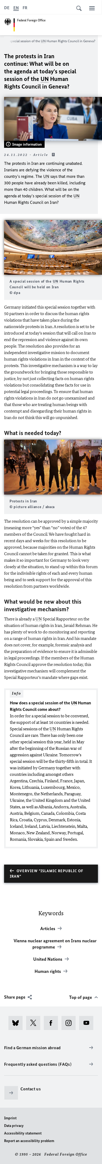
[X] (35, 1023)
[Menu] (92, 8)
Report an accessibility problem (29, 1141)
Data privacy (14, 1125)
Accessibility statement (23, 1133)
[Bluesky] (17, 1023)
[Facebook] (52, 1023)
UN (43, 41)
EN (16, 7)
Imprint (10, 1118)
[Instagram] (70, 1023)
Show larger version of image (53, 247)
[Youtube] (88, 1023)
